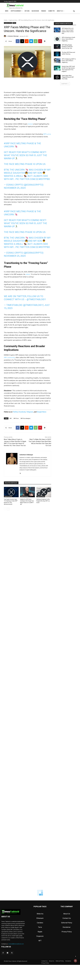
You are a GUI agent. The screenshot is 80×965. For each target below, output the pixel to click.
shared (30, 124)
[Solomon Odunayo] (5, 36)
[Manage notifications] (75, 960)
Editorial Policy (66, 923)
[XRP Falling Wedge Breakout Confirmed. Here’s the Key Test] (57, 46)
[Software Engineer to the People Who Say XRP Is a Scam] (43, 492)
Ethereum (40, 918)
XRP (11, 418)
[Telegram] (31, 41)
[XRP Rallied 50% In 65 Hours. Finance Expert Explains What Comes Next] (57, 30)
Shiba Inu (40, 914)
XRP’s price (47, 134)
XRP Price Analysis (25, 418)
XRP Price (16, 418)
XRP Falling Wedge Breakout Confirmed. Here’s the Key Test (67, 46)
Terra (40, 927)
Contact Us (67, 918)
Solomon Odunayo (13, 36)
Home (5, 20)
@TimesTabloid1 (36, 299)
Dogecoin (40, 936)
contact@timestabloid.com (16, 944)
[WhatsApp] (36, 41)
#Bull (19, 176)
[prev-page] (5, 509)
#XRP (7, 143)
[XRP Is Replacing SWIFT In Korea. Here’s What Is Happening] (57, 60)
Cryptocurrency (13, 20)
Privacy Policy (67, 932)
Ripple (40, 932)
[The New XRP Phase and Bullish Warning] (57, 54)
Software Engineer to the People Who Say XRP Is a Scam (43, 501)
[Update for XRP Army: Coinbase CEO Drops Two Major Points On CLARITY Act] (27, 492)
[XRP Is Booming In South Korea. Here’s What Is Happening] (57, 39)
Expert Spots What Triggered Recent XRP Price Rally (68, 77)
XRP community (9, 357)
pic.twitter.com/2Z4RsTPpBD (33, 179)
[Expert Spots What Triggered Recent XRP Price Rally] (57, 77)
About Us (66, 914)
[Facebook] (18, 41)
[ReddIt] (27, 41)
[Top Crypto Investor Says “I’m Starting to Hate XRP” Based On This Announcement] (11, 492)
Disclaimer (67, 927)
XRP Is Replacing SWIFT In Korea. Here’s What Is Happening (69, 60)
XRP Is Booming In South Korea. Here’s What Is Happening (68, 39)
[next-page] (8, 509)
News (14, 23)
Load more (64, 83)
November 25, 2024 (14, 188)
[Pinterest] (40, 41)
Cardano (40, 923)
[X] (22, 41)
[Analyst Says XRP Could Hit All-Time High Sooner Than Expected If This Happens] (57, 68)
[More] (45, 41)
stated (28, 274)
